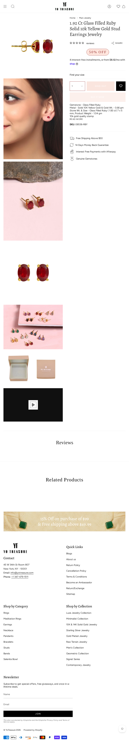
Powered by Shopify (33, 730)
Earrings (7, 624)
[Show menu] (5, 6)
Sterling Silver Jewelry (77, 630)
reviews (90, 43)
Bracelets (8, 641)
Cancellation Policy (76, 570)
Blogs (69, 553)
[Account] (109, 6)
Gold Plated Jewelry (76, 636)
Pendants (8, 636)
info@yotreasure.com (22, 572)
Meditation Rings (12, 618)
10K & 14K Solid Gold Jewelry (81, 624)
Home (72, 18)
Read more (76, 119)
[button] (13, 6)
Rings (6, 612)
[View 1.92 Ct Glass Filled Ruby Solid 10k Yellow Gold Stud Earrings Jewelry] (33, 405)
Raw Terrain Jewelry (76, 641)
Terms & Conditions (76, 576)
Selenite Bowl (10, 659)
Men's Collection (75, 647)
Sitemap (70, 594)
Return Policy (73, 565)
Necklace (8, 630)
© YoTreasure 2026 (12, 730)
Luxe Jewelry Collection (78, 612)
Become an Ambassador (79, 582)
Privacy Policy (52, 720)
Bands (6, 653)
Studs (6, 647)
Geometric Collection (77, 653)
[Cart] (124, 6)
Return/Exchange (75, 588)
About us (71, 559)
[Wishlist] (118, 6)
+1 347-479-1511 (19, 576)
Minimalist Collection (77, 618)
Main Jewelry (85, 18)
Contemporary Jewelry (78, 665)
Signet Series (73, 659)
